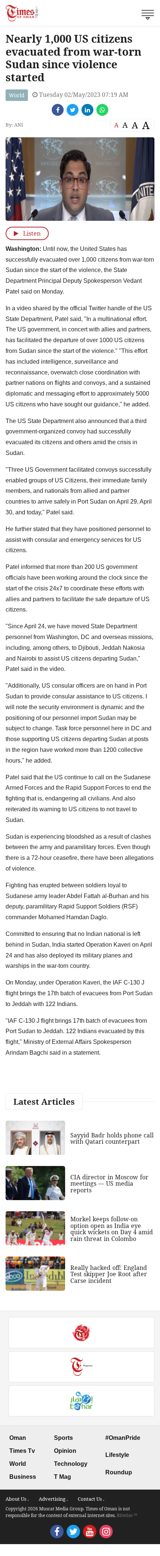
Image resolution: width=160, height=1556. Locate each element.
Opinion (65, 1451)
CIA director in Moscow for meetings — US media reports (109, 1183)
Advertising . (53, 1499)
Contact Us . (91, 1499)
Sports (63, 1438)
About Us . (17, 1499)
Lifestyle (117, 1455)
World (17, 95)
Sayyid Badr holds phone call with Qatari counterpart (112, 1138)
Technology (70, 1464)
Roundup (118, 1472)
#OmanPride (122, 1438)
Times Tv (22, 1451)
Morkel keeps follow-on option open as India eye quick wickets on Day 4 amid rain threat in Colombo (111, 1229)
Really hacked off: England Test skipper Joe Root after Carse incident (108, 1274)
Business (22, 1477)
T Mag (62, 1477)
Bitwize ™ (127, 1515)
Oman (17, 1438)
